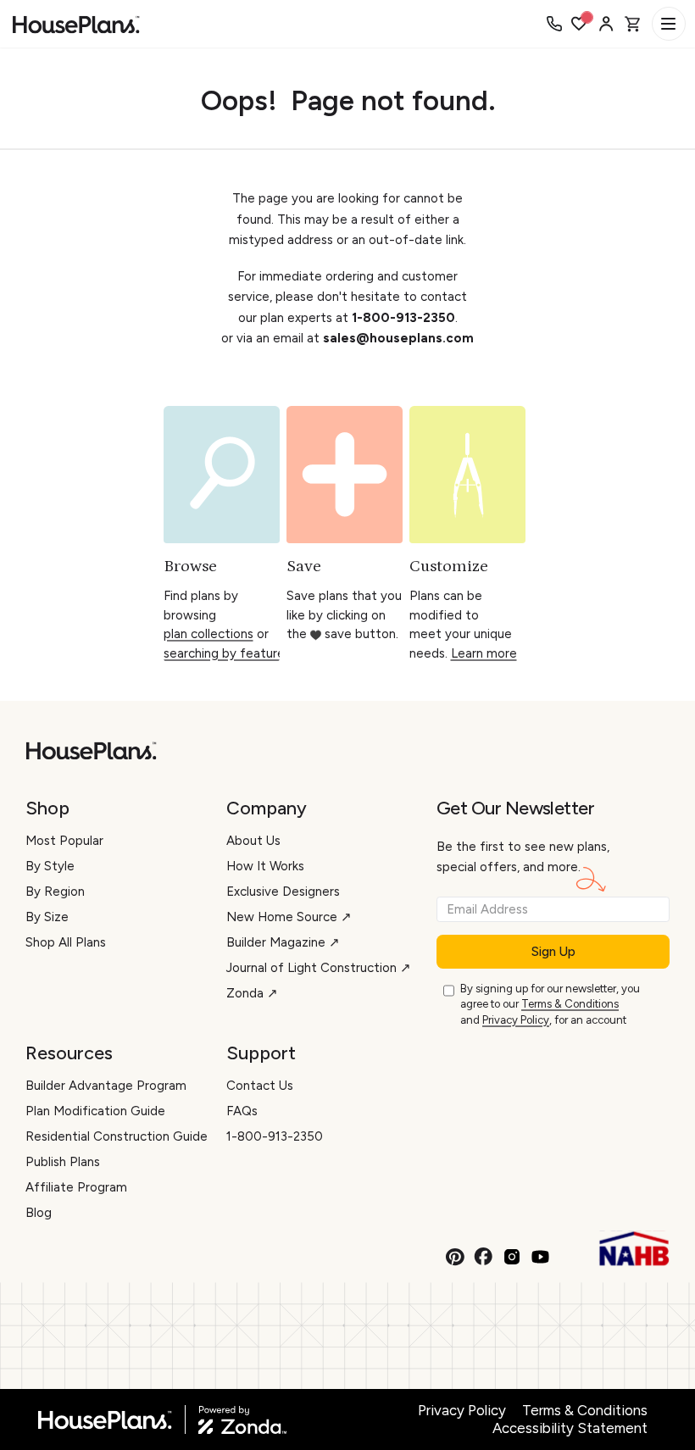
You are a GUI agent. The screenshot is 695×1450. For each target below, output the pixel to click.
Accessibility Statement (570, 1427)
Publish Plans (62, 1161)
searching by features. (228, 653)
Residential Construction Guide (116, 1136)
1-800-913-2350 (403, 317)
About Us (253, 840)
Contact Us (259, 1085)
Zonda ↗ (252, 993)
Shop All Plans (65, 942)
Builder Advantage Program (105, 1085)
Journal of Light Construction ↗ (318, 967)
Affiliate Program (76, 1187)
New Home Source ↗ (289, 917)
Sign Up (553, 951)
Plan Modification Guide (95, 1111)
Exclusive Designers (283, 891)
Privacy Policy (515, 1020)
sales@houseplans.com (398, 338)
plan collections (208, 634)
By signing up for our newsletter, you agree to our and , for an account (550, 1004)
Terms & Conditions (570, 1003)
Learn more (484, 653)
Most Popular (64, 840)
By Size (47, 917)
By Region (55, 891)
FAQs (242, 1111)
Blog (38, 1212)
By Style (50, 866)
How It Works (265, 866)
